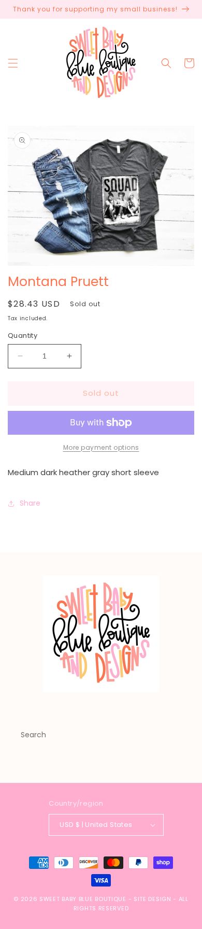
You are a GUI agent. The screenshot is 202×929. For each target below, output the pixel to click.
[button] (13, 63)
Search (33, 735)
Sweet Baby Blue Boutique (83, 899)
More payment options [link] (101, 447)
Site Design (152, 899)
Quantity (22, 335)
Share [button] (30, 503)
